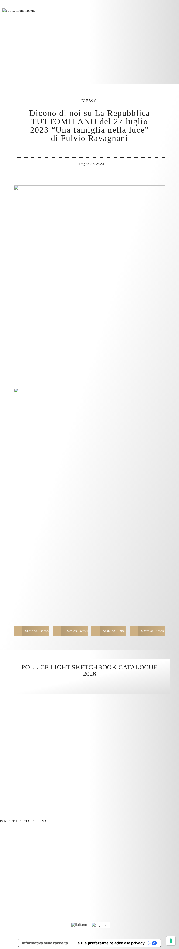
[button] (31, 631)
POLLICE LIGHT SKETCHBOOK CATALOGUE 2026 (89, 670)
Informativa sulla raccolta (45, 943)
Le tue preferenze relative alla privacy (110, 943)
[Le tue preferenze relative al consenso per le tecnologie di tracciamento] (170, 940)
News (89, 100)
